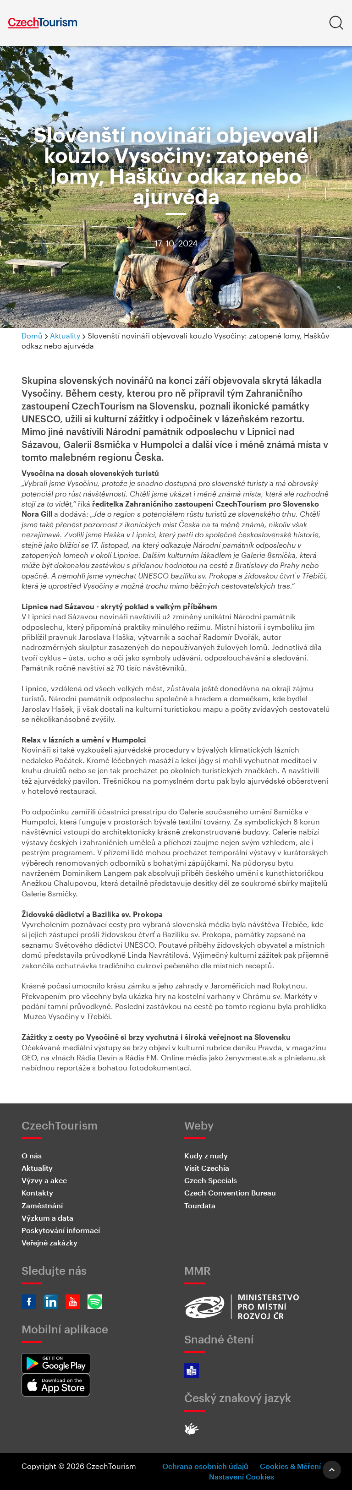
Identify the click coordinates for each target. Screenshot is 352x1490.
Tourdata (199, 1205)
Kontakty (37, 1192)
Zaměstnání (42, 1205)
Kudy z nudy (206, 1155)
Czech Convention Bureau (230, 1192)
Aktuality (65, 335)
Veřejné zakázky (49, 1242)
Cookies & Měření (290, 1466)
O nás (32, 1155)
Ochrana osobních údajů (205, 1466)
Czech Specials (210, 1180)
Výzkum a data (47, 1217)
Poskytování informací (61, 1230)
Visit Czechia (206, 1167)
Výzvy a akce (44, 1180)
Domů (32, 335)
